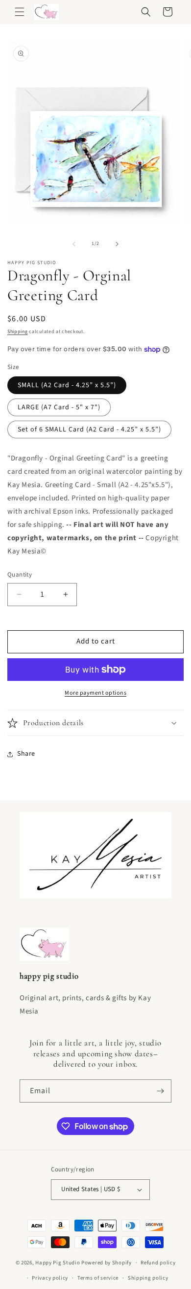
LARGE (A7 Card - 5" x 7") (59, 407)
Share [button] (26, 754)
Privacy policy (50, 1278)
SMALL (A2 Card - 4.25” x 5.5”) (67, 385)
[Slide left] (74, 244)
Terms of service (98, 1278)
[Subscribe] (160, 1091)
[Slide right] (117, 244)
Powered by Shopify (106, 1262)
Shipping (17, 331)
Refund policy (158, 1262)
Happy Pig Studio (57, 1262)
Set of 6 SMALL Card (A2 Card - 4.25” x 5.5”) (89, 429)
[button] (19, 12)
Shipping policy (148, 1278)
